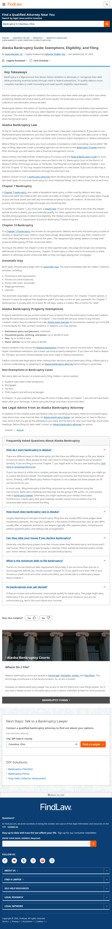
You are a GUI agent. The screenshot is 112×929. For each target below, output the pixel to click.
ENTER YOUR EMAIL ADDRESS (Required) (21, 838)
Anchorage (54, 675)
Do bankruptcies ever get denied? (27, 587)
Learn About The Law (21, 38)
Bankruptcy (38, 38)
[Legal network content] (107, 906)
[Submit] (93, 844)
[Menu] (4, 4)
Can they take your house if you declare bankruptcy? (38, 538)
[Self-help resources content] (107, 888)
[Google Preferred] (52, 860)
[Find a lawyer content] (107, 879)
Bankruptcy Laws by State (57, 38)
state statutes (58, 322)
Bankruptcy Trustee (87, 147)
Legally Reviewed (16, 60)
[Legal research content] (107, 897)
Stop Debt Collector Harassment (27, 778)
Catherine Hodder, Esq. (55, 54)
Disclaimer (27, 921)
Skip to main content (56, 3)
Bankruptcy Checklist (20, 769)
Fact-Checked (41, 60)
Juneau (75, 675)
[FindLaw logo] (16, 4)
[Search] (107, 4)
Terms (5, 921)
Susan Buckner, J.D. (14, 54)
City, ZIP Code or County (19, 738)
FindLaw (5, 38)
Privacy (15, 921)
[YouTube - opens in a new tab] (14, 860)
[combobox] (42, 744)
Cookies (39, 921)
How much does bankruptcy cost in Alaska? (32, 511)
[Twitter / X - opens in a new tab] (23, 860)
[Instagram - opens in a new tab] (33, 860)
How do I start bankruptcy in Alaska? (28, 450)
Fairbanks (66, 675)
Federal (84, 156)
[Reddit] (42, 860)
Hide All (20, 430)
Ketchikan (90, 675)
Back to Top (57, 795)
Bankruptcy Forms (19, 773)
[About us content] (107, 871)
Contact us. (13, 826)
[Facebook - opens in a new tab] (5, 860)
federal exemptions (46, 347)
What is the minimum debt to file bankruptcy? (34, 560)
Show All (9, 430)
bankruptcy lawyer (23, 495)
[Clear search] (76, 744)
